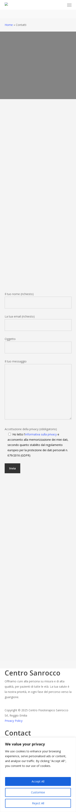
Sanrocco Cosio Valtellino (32, 223)
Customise (38, 792)
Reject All (38, 803)
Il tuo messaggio (16, 361)
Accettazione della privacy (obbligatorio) (36, 442)
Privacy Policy (13, 721)
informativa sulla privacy (41, 434)
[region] (38, 774)
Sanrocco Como (21, 176)
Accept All (38, 781)
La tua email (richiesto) (20, 316)
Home (9, 25)
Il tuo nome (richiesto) (19, 294)
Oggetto (10, 339)
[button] (69, 5)
